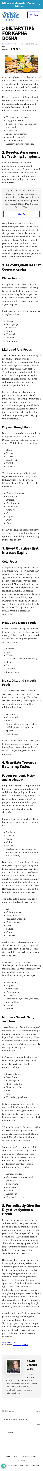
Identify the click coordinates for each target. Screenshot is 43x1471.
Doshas (25, 1345)
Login (37, 1411)
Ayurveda (17, 1345)
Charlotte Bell (10, 44)
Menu (36, 15)
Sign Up (21, 214)
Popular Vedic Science (12, 16)
